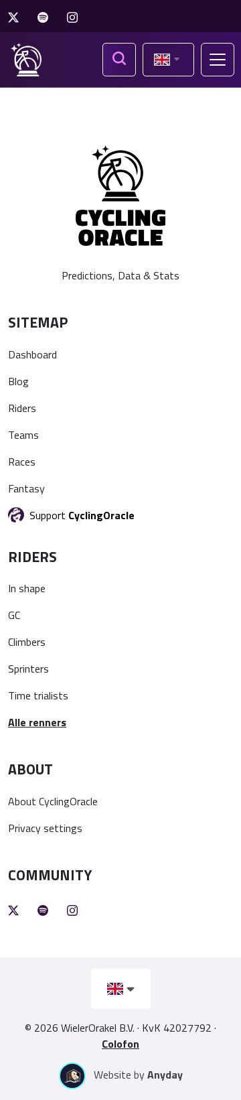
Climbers (27, 642)
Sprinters (28, 669)
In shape (27, 588)
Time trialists (38, 695)
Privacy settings (45, 828)
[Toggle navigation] (217, 59)
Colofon (120, 1044)
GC (14, 615)
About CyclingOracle (53, 801)
